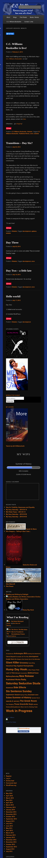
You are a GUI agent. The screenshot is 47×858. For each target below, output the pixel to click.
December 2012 (11, 840)
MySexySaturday (12, 676)
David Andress (12, 636)
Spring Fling (23, 695)
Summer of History (21, 697)
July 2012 (9, 851)
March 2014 (10, 805)
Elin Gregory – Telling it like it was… (18, 531)
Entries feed (10, 781)
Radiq (23, 679)
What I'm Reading (18, 617)
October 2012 (10, 844)
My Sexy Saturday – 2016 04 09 (16, 514)
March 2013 (10, 833)
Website (29, 132)
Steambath (31, 695)
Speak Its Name (31, 529)
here (24, 119)
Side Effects (20, 687)
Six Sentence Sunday (19, 691)
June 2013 (9, 826)
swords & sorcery (12, 701)
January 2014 (10, 810)
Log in (8, 778)
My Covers (10, 407)
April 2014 (9, 803)
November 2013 (11, 814)
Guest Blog (31, 663)
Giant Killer (12, 662)
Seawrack (9, 688)
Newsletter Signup (13, 395)
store (31, 133)
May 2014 (9, 800)
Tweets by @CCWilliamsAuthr (15, 446)
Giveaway (24, 662)
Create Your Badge (11, 722)
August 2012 (10, 849)
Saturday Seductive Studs (23, 683)
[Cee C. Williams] (7, 720)
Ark (25, 653)
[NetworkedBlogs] (23, 728)
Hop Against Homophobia (23, 666)
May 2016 (9, 793)
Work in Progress (19, 710)
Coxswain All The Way (22, 656)
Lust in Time (10, 673)
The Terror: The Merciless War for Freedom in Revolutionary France (19, 631)
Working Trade (33, 707)
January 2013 (10, 837)
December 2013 (11, 812)
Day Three (12, 242)
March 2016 (10, 798)
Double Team (10, 659)
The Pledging (10, 704)
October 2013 (10, 816)
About (8, 17)
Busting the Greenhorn (34, 653)
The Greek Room (28, 700)
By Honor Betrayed (17, 621)
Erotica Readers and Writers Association (23, 598)
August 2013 (10, 821)
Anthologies (18, 653)
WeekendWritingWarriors (13, 707)
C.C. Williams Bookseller (14, 21)
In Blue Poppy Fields (33, 670)
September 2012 (11, 847)
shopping (19, 124)
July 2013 (9, 823)
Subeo (9, 697)
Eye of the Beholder (34, 659)
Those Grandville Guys (23, 704)
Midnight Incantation (21, 673)
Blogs (15, 17)
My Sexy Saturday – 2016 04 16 (16, 509)
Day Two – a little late (18, 270)
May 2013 (9, 828)
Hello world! (13, 296)
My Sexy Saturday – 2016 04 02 (16, 517)
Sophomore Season (13, 695)
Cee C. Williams (10, 717)
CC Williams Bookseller (19, 132)
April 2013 (9, 830)
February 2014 (11, 807)
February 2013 (11, 835)
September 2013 (11, 819)
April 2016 (9, 796)
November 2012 (11, 842)
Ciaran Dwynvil (11, 656)
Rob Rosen (9, 586)
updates (34, 231)
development (27, 231)
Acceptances (9, 653)
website (36, 133)
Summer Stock (36, 698)
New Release (26, 676)
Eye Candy (25, 659)
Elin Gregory (18, 659)
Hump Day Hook (28, 610)
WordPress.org (11, 785)
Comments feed (11, 783)
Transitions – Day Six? (19, 143)
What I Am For (25, 707)
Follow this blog (23, 731)
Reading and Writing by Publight (17, 594)
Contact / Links (28, 21)
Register (9, 776)
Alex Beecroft (16, 623)
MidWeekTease (33, 673)
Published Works (24, 133)
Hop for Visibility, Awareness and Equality (20, 507)
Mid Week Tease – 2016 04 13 (15, 512)
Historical (9, 666)
